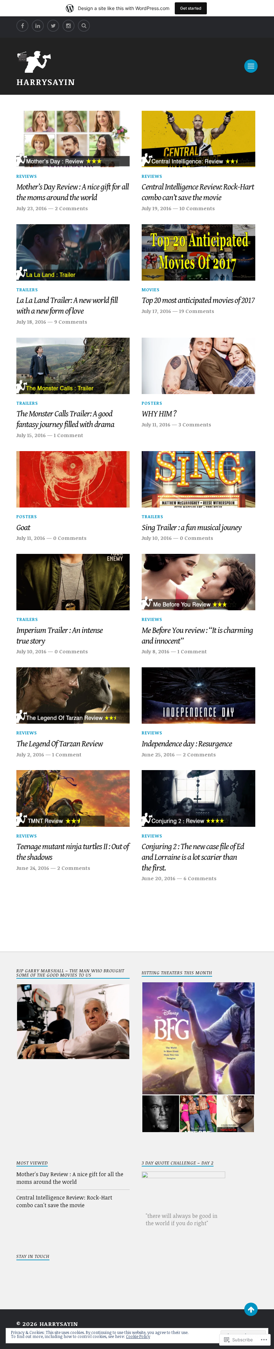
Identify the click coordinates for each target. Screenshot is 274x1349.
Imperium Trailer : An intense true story (59, 636)
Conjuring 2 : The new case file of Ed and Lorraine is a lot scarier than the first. (193, 857)
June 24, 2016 (32, 868)
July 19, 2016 (156, 208)
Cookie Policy (138, 1336)
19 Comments (196, 311)
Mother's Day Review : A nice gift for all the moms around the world (69, 1177)
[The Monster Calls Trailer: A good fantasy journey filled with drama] (73, 366)
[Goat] (73, 479)
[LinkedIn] (38, 26)
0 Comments (70, 538)
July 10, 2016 (157, 538)
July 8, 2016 (155, 651)
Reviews (26, 176)
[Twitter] (53, 26)
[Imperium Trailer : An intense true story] (73, 582)
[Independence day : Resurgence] (198, 695)
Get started (190, 8)
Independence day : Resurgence (187, 744)
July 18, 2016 (31, 321)
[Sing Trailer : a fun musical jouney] (198, 479)
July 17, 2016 (156, 311)
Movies (151, 290)
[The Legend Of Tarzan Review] (73, 695)
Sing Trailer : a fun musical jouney (192, 528)
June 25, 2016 (158, 754)
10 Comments (197, 208)
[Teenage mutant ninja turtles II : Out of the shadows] (73, 798)
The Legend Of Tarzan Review (59, 744)
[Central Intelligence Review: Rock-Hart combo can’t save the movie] (198, 139)
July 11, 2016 (156, 424)
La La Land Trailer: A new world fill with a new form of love (67, 306)
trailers (27, 290)
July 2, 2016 (30, 754)
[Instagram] (68, 26)
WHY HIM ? (159, 414)
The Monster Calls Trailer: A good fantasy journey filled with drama (65, 419)
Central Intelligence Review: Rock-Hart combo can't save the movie (64, 1201)
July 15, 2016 (31, 435)
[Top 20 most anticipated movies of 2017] (198, 252)
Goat (23, 528)
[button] (73, 1022)
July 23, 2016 (31, 208)
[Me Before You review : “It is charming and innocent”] (198, 582)
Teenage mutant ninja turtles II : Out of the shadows (72, 852)
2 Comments (71, 208)
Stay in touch (32, 1256)
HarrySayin (45, 81)
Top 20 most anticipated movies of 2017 (198, 300)
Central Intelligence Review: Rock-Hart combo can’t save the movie (198, 192)
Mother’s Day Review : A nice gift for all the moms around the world (72, 192)
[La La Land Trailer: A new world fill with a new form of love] (73, 252)
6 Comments (200, 878)
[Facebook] (22, 26)
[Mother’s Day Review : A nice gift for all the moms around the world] (73, 139)
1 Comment (68, 435)
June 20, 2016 (158, 878)
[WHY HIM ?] (198, 366)
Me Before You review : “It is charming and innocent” (197, 636)
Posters (152, 403)
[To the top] (251, 1309)
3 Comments (194, 424)
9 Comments (70, 321)
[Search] (84, 26)
